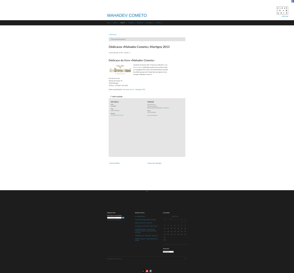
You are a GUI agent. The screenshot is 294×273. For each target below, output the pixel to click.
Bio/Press (149, 22)
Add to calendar (117, 96)
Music (115, 22)
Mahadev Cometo (116, 259)
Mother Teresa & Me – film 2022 (143, 223)
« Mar (164, 240)
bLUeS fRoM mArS (140, 216)
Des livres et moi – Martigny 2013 (134, 89)
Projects (140, 22)
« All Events (112, 34)
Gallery (130, 22)
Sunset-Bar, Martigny (155, 163)
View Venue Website (152, 115)
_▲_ (147, 191)
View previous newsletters (114, 219)
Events (123, 22)
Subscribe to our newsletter (114, 215)
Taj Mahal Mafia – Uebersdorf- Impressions (146, 235)
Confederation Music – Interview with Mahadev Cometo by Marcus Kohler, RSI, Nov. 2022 (146, 230)
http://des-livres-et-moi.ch (117, 115)
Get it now (285, 16)
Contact (158, 22)
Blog (108, 22)
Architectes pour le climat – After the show (146, 226)
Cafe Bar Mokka (114, 163)
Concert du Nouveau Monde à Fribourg (145, 219)
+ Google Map (165, 107)
